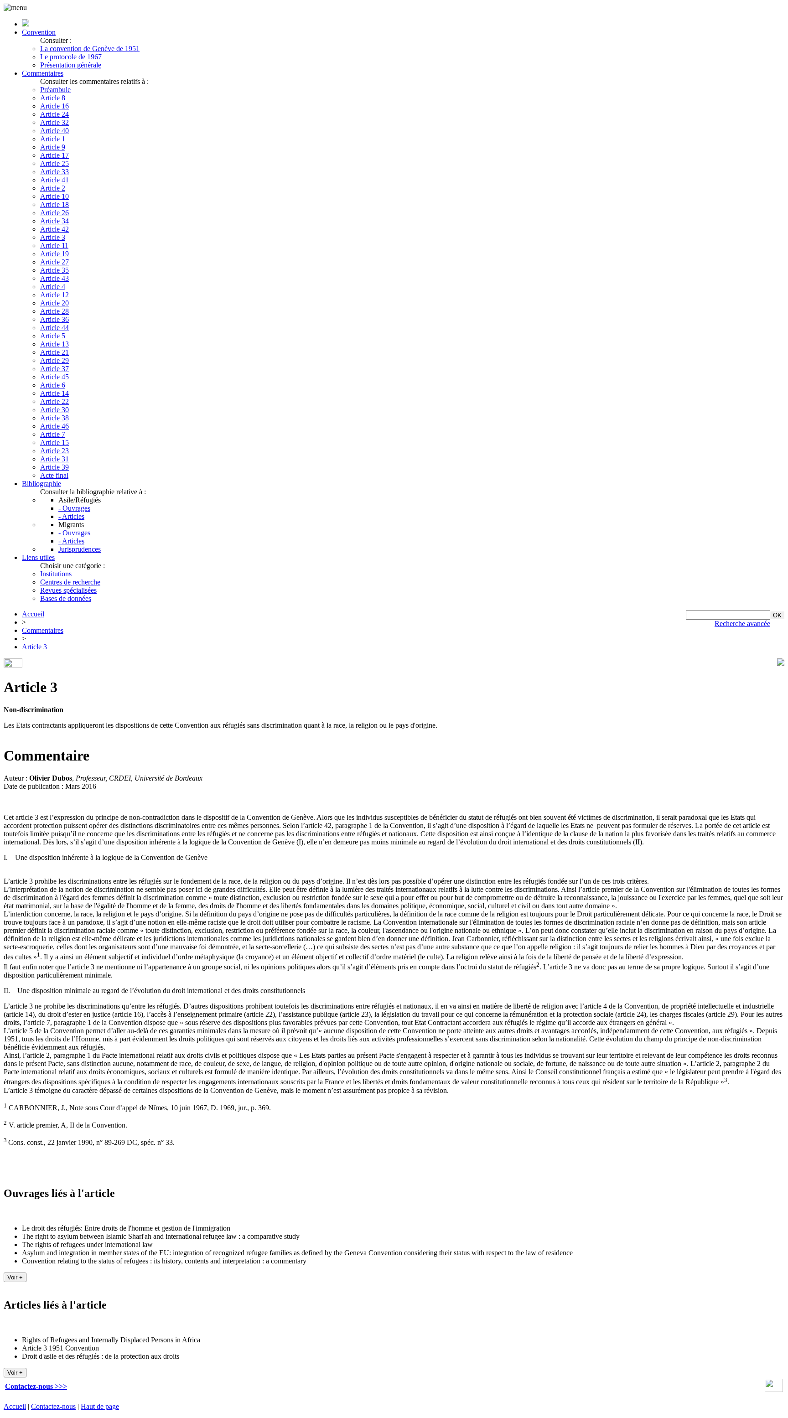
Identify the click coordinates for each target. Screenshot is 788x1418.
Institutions (56, 574)
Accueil (33, 614)
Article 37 (54, 369)
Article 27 (54, 262)
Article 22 (54, 401)
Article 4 (52, 286)
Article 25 (54, 163)
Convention (39, 32)
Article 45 (54, 377)
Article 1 (52, 139)
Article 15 (54, 442)
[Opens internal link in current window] (774, 1389)
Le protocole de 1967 (71, 57)
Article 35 (54, 270)
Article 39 (54, 467)
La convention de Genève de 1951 (90, 48)
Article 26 (54, 213)
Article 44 (54, 327)
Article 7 (52, 434)
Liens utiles (38, 557)
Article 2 (52, 188)
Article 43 (54, 278)
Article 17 (54, 155)
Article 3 (52, 237)
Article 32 (54, 122)
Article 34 (54, 221)
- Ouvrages (74, 508)
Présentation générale (70, 65)
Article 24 (54, 114)
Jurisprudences (79, 549)
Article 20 (54, 303)
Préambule (55, 89)
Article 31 (54, 459)
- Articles (71, 516)
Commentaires (42, 73)
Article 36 (54, 319)
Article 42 (54, 229)
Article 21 (54, 352)
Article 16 (54, 106)
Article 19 (54, 254)
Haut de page (100, 1406)
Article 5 (52, 336)
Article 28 (54, 311)
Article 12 (54, 295)
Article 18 (54, 204)
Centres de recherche (70, 582)
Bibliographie (41, 483)
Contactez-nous (53, 1406)
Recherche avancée (742, 623)
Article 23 (54, 451)
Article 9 (52, 147)
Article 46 (54, 426)
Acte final (54, 475)
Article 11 (54, 245)
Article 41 (54, 180)
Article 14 (54, 393)
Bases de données (65, 598)
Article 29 (54, 360)
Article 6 (52, 385)
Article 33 (54, 172)
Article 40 (54, 131)
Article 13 (54, 344)
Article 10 (54, 196)
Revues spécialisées (68, 590)
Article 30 (54, 410)
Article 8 (52, 98)
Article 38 (54, 418)
